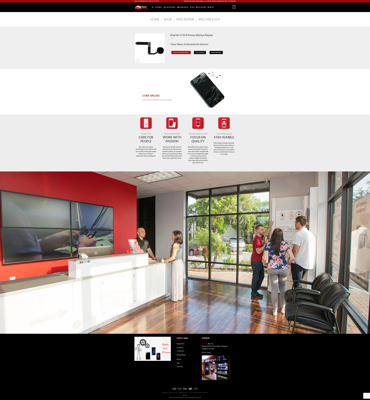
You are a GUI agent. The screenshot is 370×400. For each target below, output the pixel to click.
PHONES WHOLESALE (181, 397)
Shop (168, 19)
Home (155, 19)
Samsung (179, 366)
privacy (185, 395)
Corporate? (180, 351)
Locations (180, 347)
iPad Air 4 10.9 (209, 19)
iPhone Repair (181, 355)
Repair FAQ (180, 344)
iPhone (179, 359)
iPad (178, 363)
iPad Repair (185, 19)
